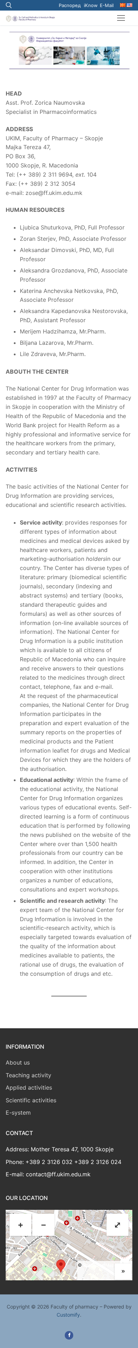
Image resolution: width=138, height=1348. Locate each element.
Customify (68, 1315)
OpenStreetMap (98, 1265)
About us (18, 1062)
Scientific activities (31, 1100)
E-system (18, 1112)
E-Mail (107, 5)
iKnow (91, 5)
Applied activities (29, 1087)
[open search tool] (9, 5)
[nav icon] (121, 18)
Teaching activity (28, 1075)
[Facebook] (69, 1335)
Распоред (70, 5)
